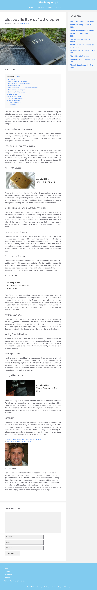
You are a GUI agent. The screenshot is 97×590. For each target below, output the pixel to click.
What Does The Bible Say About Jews (19, 441)
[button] (67, 7)
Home (31, 7)
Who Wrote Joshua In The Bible (82, 21)
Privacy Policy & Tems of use (15, 581)
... (5, 495)
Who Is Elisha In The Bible (79, 56)
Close (17, 76)
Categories (40, 7)
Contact (59, 7)
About (50, 7)
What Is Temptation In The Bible (82, 30)
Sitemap (7, 578)
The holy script (48, 2)
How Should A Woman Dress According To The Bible (24, 439)
